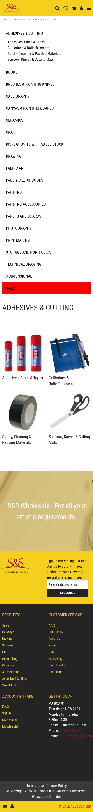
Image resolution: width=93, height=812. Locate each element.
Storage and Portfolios (28, 252)
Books (11, 72)
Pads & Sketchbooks (24, 180)
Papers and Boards (23, 216)
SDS (51, 652)
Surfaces (7, 645)
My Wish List (10, 726)
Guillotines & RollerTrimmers (28, 48)
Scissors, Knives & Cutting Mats (30, 59)
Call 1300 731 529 (76, 807)
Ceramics (14, 120)
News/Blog (56, 659)
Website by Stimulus (47, 796)
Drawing (14, 156)
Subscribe (67, 593)
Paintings (8, 632)
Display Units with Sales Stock (34, 144)
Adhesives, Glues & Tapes (26, 42)
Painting (14, 192)
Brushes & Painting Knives (30, 84)
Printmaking (18, 240)
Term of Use (35, 785)
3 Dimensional (19, 276)
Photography (18, 228)
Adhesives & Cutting (44, 19)
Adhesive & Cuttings (14, 678)
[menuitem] (23, 625)
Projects (54, 645)
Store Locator (57, 665)
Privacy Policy (56, 785)
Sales (11, 288)
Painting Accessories (26, 204)
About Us (54, 638)
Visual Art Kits (11, 685)
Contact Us (55, 672)
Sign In (6, 713)
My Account (9, 720)
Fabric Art (15, 168)
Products (20, 19)
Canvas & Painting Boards (30, 108)
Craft (11, 132)
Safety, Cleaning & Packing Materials (34, 53)
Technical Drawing (24, 264)
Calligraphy (17, 96)
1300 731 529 (70, 730)
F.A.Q (52, 625)
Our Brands (56, 632)
